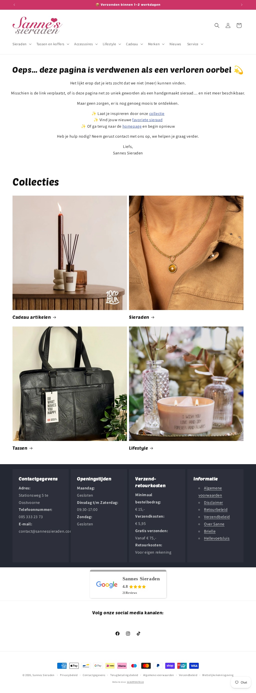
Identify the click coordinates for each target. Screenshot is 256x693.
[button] (22, 44)
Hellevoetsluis (217, 538)
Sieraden (139, 317)
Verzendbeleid (217, 516)
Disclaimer (213, 502)
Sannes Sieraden (43, 675)
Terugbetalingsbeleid (124, 675)
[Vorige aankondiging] (14, 4)
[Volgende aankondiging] (241, 4)
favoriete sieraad (147, 119)
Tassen (20, 448)
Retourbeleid (216, 509)
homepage (132, 126)
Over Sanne (214, 524)
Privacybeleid (69, 675)
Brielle (210, 531)
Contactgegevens (94, 675)
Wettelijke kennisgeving (218, 675)
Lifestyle (138, 448)
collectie (156, 113)
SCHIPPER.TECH (135, 682)
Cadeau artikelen (31, 317)
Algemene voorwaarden (158, 675)
